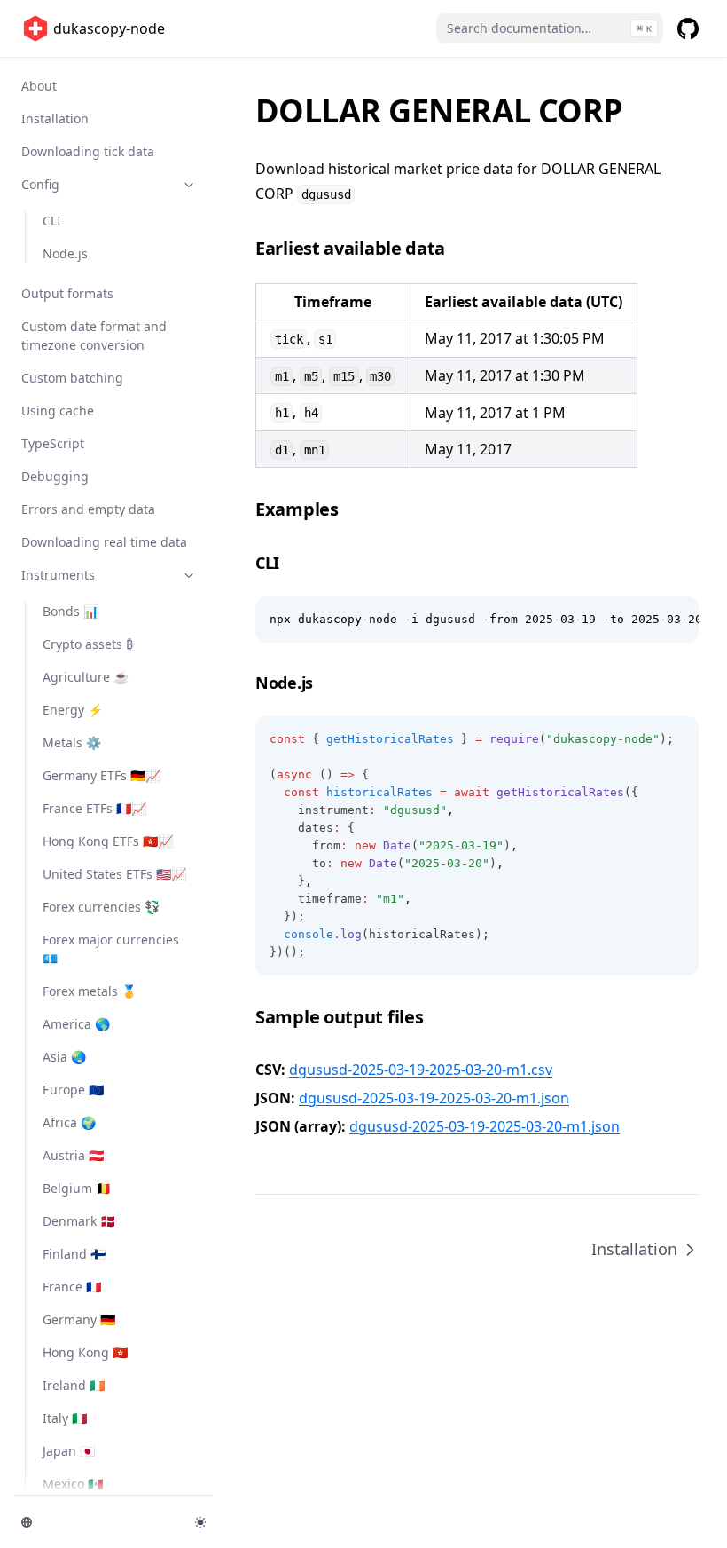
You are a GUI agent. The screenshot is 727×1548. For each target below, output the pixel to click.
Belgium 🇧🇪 (77, 1188)
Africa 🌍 (69, 1122)
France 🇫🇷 (72, 1286)
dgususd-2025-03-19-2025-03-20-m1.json (434, 1098)
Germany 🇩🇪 (79, 1319)
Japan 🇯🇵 (69, 1450)
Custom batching (72, 377)
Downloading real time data (104, 541)
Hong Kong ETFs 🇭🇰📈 (108, 841)
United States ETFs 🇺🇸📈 (114, 873)
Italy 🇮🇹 (65, 1418)
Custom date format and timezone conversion (94, 335)
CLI (52, 220)
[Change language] (97, 1522)
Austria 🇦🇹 (73, 1155)
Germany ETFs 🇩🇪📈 (101, 775)
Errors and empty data (88, 509)
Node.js (65, 253)
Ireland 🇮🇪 (74, 1385)
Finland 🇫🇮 (74, 1253)
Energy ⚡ (73, 709)
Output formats (67, 293)
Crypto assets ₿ (88, 644)
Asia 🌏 (64, 1056)
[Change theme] (200, 1522)
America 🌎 (76, 1023)
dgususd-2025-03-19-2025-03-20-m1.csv (420, 1069)
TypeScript (52, 443)
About (39, 85)
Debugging (55, 476)
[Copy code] (675, 619)
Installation (55, 118)
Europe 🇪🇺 (73, 1089)
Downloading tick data (87, 151)
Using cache (57, 410)
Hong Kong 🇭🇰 (85, 1352)
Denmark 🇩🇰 (79, 1220)
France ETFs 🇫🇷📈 (94, 808)
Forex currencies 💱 (101, 906)
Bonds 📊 (70, 611)
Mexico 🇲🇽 (73, 1483)
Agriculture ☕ (86, 676)
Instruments (58, 574)
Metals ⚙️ (72, 742)
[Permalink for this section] (458, 248)
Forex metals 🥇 (90, 991)
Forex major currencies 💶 (111, 949)
